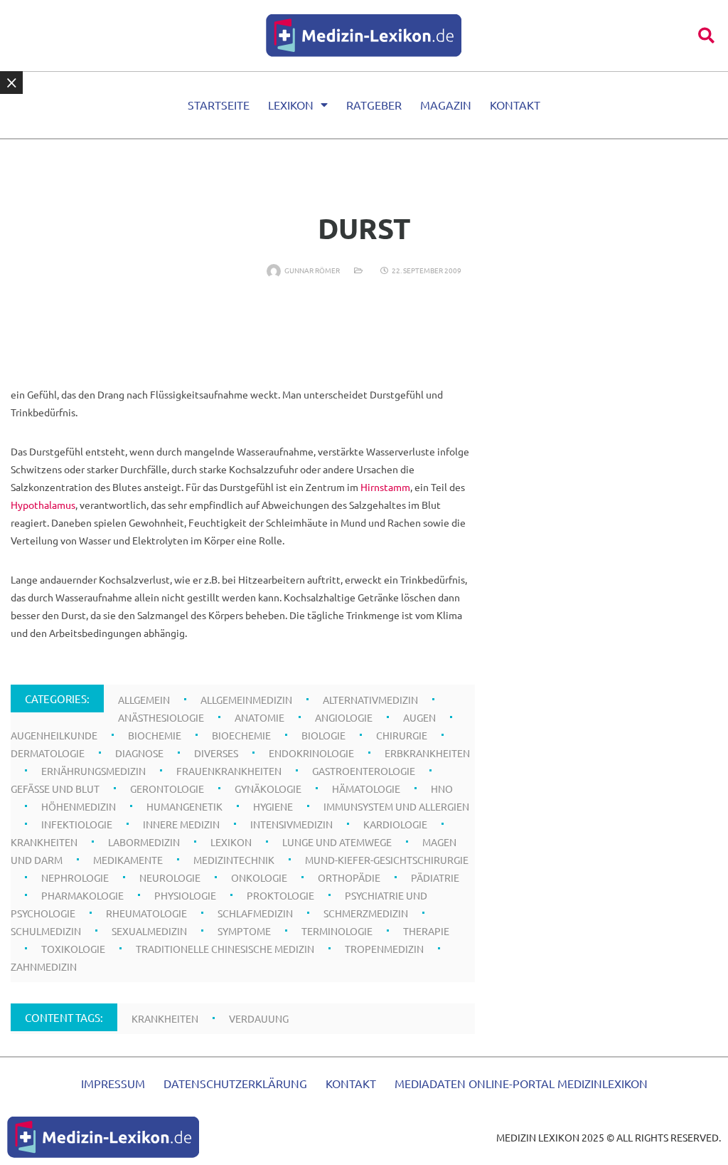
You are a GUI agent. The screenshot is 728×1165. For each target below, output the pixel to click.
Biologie (323, 735)
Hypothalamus (43, 504)
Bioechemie (241, 735)
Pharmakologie (82, 895)
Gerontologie (167, 788)
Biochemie (154, 735)
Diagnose (139, 753)
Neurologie (169, 877)
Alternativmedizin (370, 699)
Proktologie (280, 895)
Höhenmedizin (78, 806)
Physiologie (185, 895)
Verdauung (259, 1018)
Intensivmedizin (291, 824)
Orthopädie (349, 877)
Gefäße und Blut (55, 788)
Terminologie (337, 930)
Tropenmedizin (384, 948)
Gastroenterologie (363, 770)
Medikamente (128, 859)
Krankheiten (44, 841)
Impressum (113, 1083)
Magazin (445, 104)
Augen (419, 717)
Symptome (244, 930)
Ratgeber (374, 104)
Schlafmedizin (255, 913)
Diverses (216, 753)
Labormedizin (144, 841)
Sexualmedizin (149, 930)
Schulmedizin (46, 930)
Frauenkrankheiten (229, 770)
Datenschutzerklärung (235, 1083)
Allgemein (144, 699)
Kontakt (515, 104)
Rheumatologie (146, 913)
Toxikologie (73, 948)
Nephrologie (75, 877)
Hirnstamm (385, 486)
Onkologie (259, 877)
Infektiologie (76, 824)
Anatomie (259, 717)
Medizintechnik (233, 859)
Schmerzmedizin (365, 913)
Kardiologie (395, 824)
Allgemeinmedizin (246, 699)
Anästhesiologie (161, 717)
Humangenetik (184, 806)
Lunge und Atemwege (337, 841)
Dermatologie (48, 753)
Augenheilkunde (54, 735)
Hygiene (273, 806)
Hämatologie (366, 788)
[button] (706, 35)
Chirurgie (401, 735)
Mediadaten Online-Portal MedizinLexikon (521, 1083)
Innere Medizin (181, 824)
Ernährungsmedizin (93, 770)
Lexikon (291, 104)
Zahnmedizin (44, 966)
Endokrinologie (311, 753)
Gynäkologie (268, 788)
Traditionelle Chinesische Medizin (225, 948)
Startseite (219, 104)
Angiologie (344, 717)
